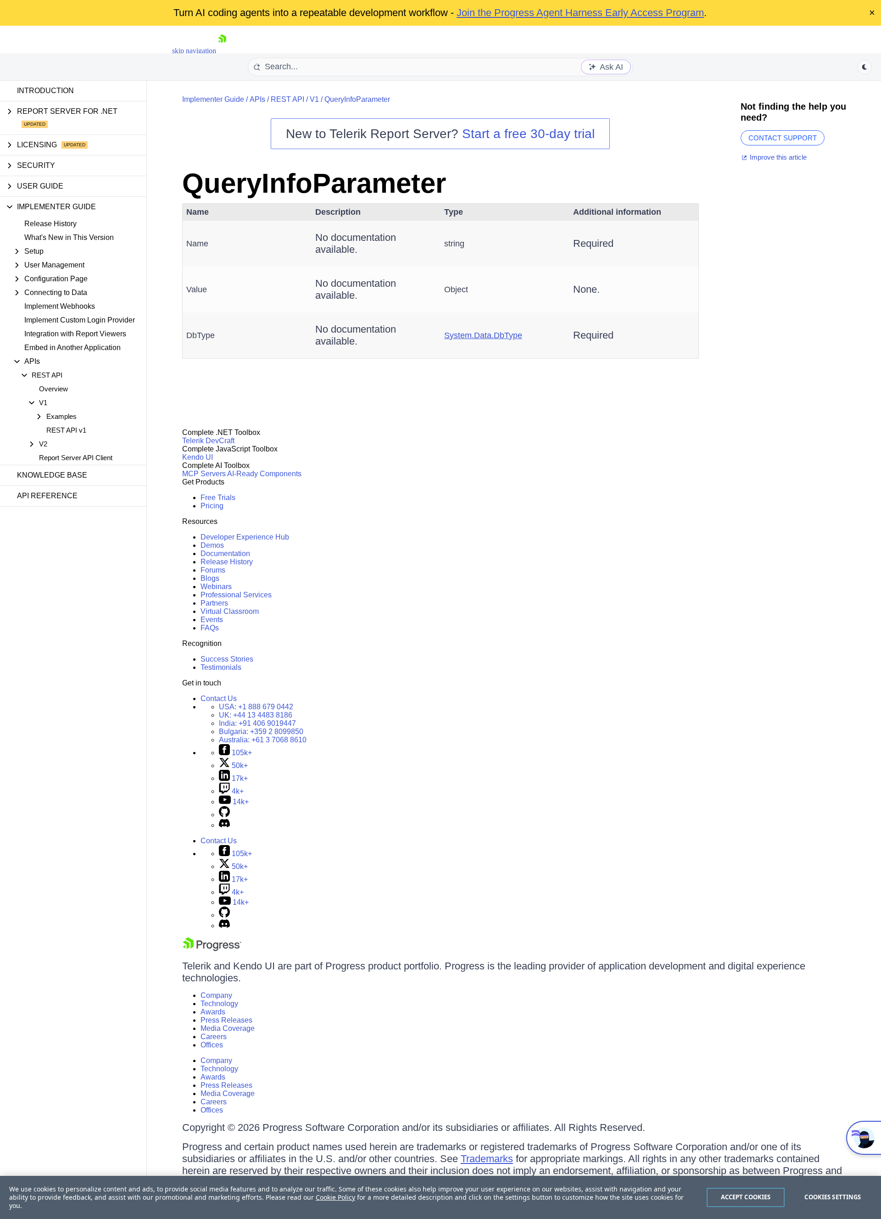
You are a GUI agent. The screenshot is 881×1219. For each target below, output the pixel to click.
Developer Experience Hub (245, 537)
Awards (213, 1012)
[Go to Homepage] (222, 51)
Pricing (212, 506)
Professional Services (236, 595)
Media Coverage (228, 1028)
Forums (213, 570)
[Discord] (224, 825)
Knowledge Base (52, 475)
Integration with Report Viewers (75, 334)
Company (216, 995)
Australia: (263, 740)
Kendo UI (197, 457)
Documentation (225, 553)
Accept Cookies (746, 1197)
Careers (214, 1037)
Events (212, 619)
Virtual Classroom (230, 611)
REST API (287, 99)
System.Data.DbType (483, 335)
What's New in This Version (69, 237)
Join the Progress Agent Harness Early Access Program (580, 12)
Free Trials (218, 497)
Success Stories (227, 659)
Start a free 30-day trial (528, 134)
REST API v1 (66, 430)
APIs (257, 99)
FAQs (210, 628)
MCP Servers (204, 474)
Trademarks (487, 1158)
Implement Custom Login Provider (79, 320)
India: (257, 723)
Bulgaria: (261, 731)
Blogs (210, 578)
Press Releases (226, 1020)
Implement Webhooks (59, 306)
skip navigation (194, 51)
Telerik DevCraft (208, 441)
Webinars (216, 586)
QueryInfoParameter (357, 99)
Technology (219, 1003)
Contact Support (782, 138)
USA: (256, 707)
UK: (255, 715)
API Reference (47, 496)
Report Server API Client (75, 458)
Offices (212, 1045)
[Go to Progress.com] (212, 948)
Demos (212, 545)
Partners (214, 603)
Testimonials (221, 667)
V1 (314, 99)
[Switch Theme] (864, 67)
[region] (440, 1197)
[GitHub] (224, 814)
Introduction (45, 91)
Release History (50, 224)
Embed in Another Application (72, 347)
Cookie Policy (335, 1197)
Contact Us (219, 698)
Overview (53, 389)
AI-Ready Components (264, 474)
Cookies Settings (832, 1197)
